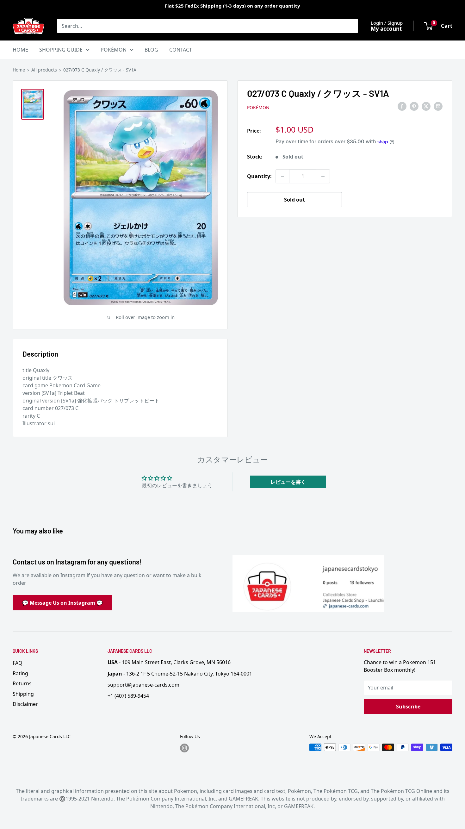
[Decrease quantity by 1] (282, 176)
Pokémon (258, 107)
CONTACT (180, 49)
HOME (20, 49)
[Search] (350, 26)
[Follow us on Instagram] (184, 748)
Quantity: (259, 176)
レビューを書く (288, 481)
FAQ (17, 662)
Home (19, 70)
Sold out (294, 199)
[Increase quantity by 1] (323, 176)
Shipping (23, 693)
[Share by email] (438, 106)
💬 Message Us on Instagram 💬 (62, 602)
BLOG (151, 49)
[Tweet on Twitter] (426, 106)
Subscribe (408, 706)
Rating (20, 673)
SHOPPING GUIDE (61, 49)
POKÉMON (114, 49)
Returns (22, 683)
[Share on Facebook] (402, 106)
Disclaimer (25, 704)
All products (44, 70)
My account (386, 28)
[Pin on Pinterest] (414, 106)
